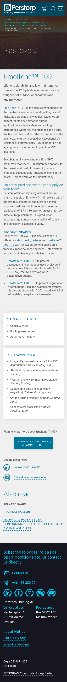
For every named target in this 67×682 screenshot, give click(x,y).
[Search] (53, 8)
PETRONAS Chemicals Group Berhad (28, 673)
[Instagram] (29, 593)
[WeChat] (40, 593)
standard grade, (27, 240)
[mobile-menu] (60, 9)
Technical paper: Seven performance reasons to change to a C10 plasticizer (33, 524)
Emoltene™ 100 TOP (21, 261)
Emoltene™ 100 (14, 108)
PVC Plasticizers (17, 511)
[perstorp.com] (21, 9)
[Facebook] (18, 593)
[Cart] (44, 8)
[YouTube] (51, 593)
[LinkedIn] (7, 593)
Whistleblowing (16, 644)
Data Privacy (14, 638)
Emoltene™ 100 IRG (21, 283)
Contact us (20, 573)
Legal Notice (14, 632)
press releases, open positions (30, 555)
